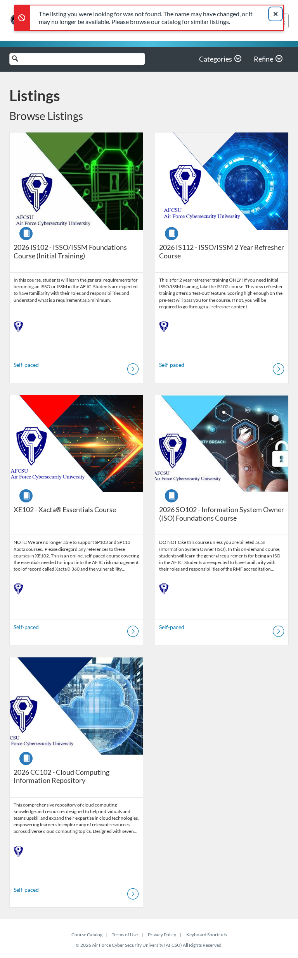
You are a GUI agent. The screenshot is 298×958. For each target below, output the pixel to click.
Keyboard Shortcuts (206, 934)
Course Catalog (86, 934)
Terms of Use (125, 934)
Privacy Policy (162, 934)
